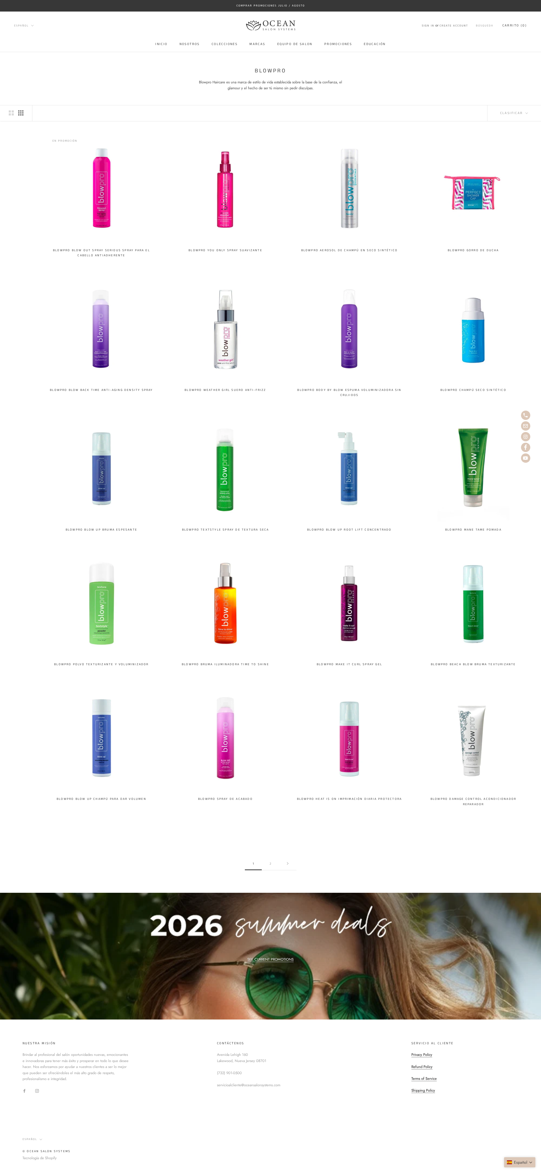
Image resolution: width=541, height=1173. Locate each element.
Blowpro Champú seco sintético (473, 390)
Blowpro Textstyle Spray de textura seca (225, 529)
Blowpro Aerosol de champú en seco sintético (349, 250)
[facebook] (525, 447)
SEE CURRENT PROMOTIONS (270, 959)
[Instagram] (37, 1091)
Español (21, 25)
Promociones (338, 44)
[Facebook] (24, 1091)
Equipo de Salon (294, 44)
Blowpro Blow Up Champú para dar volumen (101, 799)
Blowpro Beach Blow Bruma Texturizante (473, 664)
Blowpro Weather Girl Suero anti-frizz (225, 390)
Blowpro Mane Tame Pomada (473, 529)
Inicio (161, 44)
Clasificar (512, 113)
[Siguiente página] (287, 864)
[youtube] (525, 458)
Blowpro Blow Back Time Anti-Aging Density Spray (101, 390)
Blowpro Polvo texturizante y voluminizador (101, 664)
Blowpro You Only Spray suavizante (225, 250)
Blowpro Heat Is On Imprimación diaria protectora (349, 799)
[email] (525, 426)
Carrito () (514, 25)
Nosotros (189, 44)
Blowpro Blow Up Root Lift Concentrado (349, 529)
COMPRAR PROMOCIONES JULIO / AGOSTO (270, 6)
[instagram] (525, 436)
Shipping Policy (423, 1090)
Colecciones (225, 44)
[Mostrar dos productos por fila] (11, 112)
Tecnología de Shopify (40, 1158)
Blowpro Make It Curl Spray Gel (349, 664)
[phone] (525, 415)
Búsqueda (484, 26)
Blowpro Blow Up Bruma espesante (101, 529)
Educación (375, 44)
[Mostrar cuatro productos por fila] (20, 112)
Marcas (257, 44)
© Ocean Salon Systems (46, 1151)
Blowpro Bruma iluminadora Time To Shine (225, 664)
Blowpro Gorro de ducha (473, 250)
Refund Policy (422, 1066)
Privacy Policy (421, 1054)
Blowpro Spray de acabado (225, 799)
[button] (519, 1162)
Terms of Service (424, 1078)
